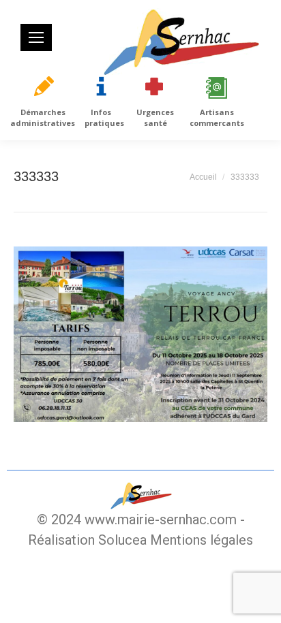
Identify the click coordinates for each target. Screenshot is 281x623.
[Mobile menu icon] (36, 37)
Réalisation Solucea (87, 540)
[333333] (140, 334)
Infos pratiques (104, 117)
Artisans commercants (217, 117)
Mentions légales (201, 540)
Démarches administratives (42, 117)
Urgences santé (155, 117)
